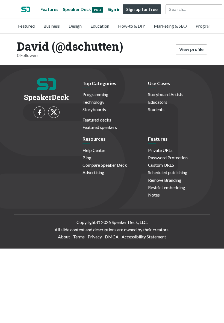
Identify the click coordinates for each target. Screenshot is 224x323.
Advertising (93, 172)
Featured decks (96, 119)
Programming (209, 25)
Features (49, 9)
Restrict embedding (166, 187)
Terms (79, 236)
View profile (191, 49)
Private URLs (160, 150)
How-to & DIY (131, 25)
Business (51, 25)
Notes (154, 194)
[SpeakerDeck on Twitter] (54, 112)
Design (75, 25)
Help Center (93, 150)
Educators (157, 102)
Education (99, 25)
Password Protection (168, 157)
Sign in (114, 9)
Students (156, 109)
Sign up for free (142, 9)
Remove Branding (164, 180)
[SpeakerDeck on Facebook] (39, 112)
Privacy (95, 236)
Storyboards (94, 109)
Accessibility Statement (144, 236)
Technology (93, 102)
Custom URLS (161, 165)
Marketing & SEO (170, 25)
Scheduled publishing (167, 172)
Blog (87, 157)
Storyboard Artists (165, 94)
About (64, 236)
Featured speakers (99, 127)
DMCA (112, 236)
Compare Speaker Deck (104, 165)
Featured (26, 25)
